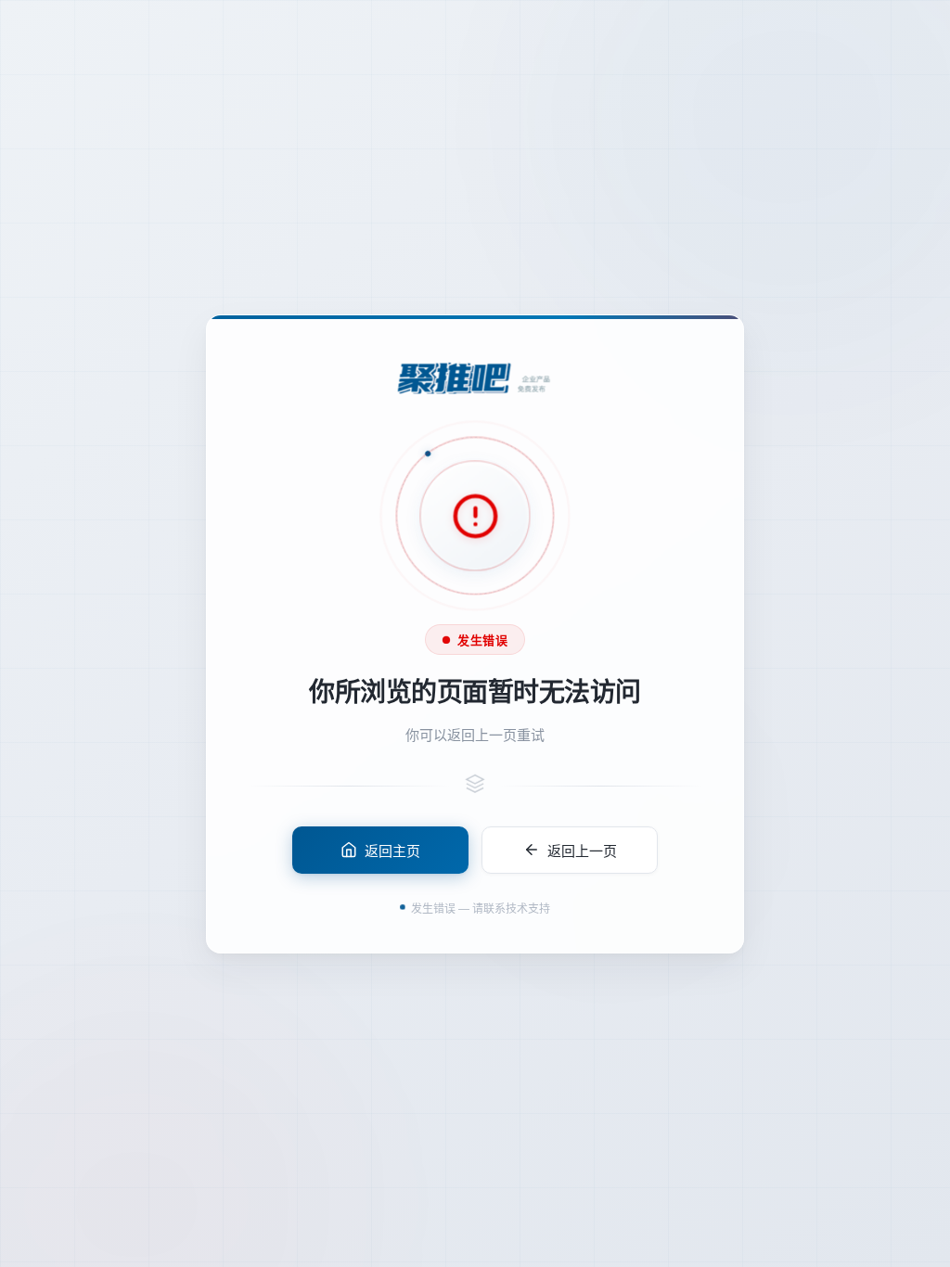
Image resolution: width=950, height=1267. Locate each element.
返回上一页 (582, 849)
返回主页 (392, 849)
